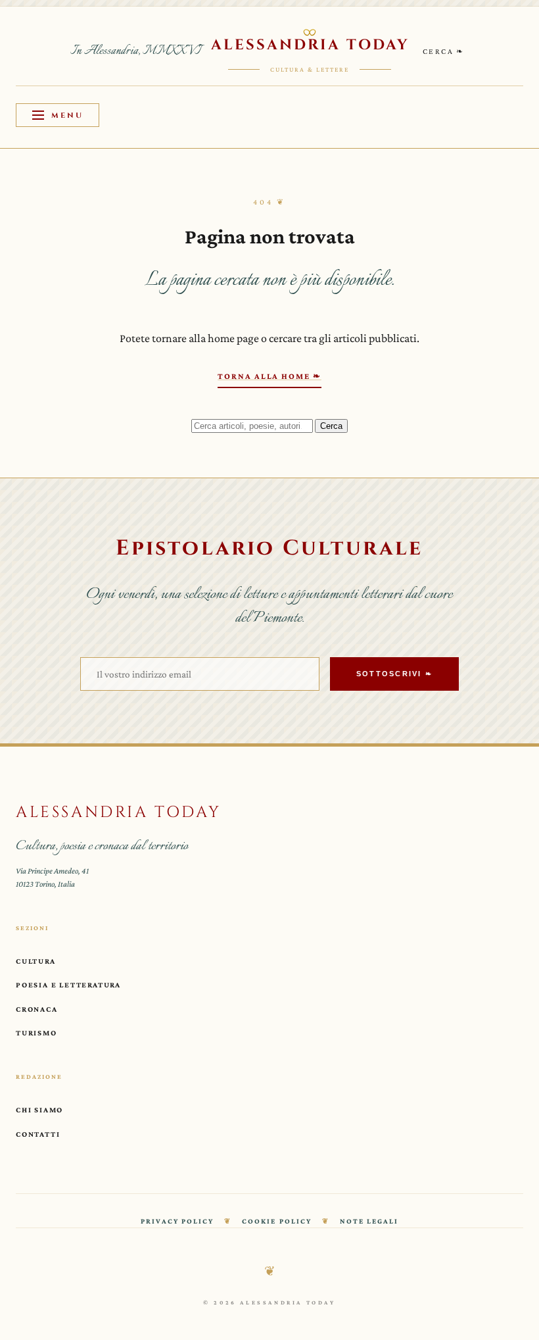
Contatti (38, 1134)
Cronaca (37, 1009)
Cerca (331, 426)
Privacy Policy (177, 1221)
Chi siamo (39, 1109)
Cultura (36, 961)
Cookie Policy (276, 1221)
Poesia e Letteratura (68, 984)
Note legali (369, 1221)
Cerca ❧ (444, 51)
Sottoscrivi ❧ (394, 674)
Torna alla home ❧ (269, 376)
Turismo (36, 1032)
